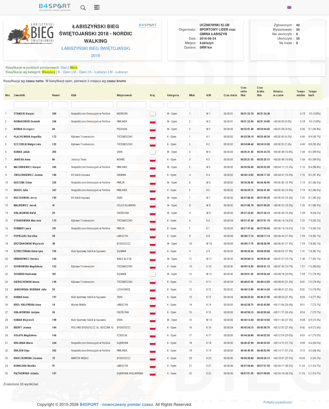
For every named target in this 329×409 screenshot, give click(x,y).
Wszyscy (48, 72)
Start (64, 67)
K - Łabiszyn (98, 72)
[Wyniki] (83, 7)
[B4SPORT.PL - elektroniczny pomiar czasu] (97, 7)
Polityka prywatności (277, 402)
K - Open (64, 72)
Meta (73, 67)
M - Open (80, 72)
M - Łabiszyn (119, 72)
